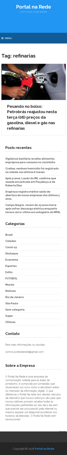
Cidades (10, 241)
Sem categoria (14, 309)
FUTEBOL (11, 278)
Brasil (9, 234)
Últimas (10, 322)
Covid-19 (11, 247)
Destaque (11, 253)
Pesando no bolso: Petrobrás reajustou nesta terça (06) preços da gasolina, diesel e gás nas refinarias (32, 117)
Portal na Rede (33, 7)
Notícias (10, 290)
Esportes (11, 266)
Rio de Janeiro (14, 297)
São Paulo (11, 303)
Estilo (9, 272)
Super (9, 315)
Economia (11, 259)
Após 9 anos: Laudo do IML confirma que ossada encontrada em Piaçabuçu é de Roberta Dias (30, 182)
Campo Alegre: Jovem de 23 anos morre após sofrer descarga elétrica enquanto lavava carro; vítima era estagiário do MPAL (33, 209)
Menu (8, 38)
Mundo (9, 284)
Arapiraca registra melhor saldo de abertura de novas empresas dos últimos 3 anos (32, 195)
